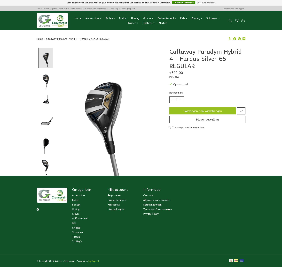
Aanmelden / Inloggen (234, 8)
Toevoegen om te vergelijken (188, 127)
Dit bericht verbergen (184, 3)
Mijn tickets (114, 204)
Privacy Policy (150, 213)
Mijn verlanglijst (116, 209)
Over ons (148, 195)
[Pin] (242, 260)
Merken (163, 23)
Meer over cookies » (206, 3)
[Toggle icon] (230, 21)
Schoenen (77, 232)
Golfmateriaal (80, 218)
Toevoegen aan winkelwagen (202, 111)
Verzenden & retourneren (157, 209)
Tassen (76, 236)
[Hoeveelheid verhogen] (180, 99)
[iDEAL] (236, 260)
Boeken (123, 18)
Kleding (76, 227)
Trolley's (77, 241)
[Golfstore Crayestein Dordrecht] (52, 20)
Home (78, 18)
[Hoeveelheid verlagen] (173, 99)
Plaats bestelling (207, 119)
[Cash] (231, 260)
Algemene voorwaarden (156, 200)
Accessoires (78, 195)
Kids (74, 222)
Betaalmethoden (152, 204)
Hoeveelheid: (176, 92)
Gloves (75, 213)
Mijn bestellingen (117, 200)
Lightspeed (93, 261)
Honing (135, 18)
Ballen (75, 200)
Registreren (114, 195)
